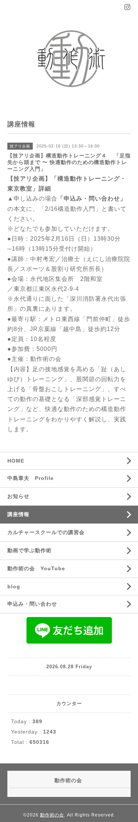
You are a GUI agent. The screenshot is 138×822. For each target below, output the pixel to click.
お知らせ (18, 496)
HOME (15, 461)
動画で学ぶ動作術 (29, 550)
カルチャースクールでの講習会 (46, 532)
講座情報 (18, 514)
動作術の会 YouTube (36, 568)
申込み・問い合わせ (32, 604)
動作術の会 (52, 815)
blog (13, 586)
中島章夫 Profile (30, 478)
